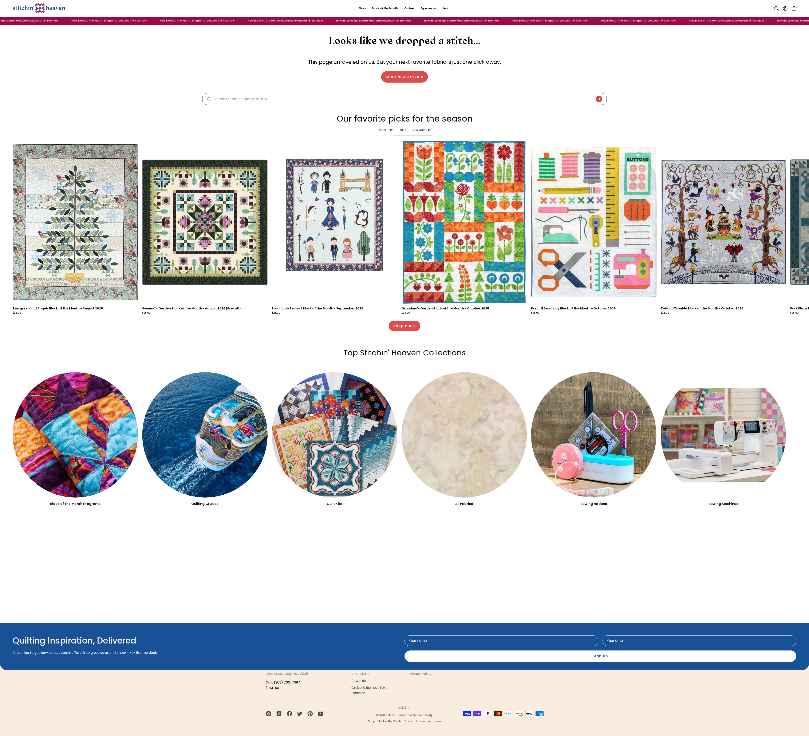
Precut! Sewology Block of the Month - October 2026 (573, 308)
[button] (776, 8)
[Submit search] (599, 99)
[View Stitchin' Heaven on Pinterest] (309, 714)
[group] (404, 227)
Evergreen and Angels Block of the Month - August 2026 (58, 308)
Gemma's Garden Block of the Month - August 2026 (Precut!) (191, 308)
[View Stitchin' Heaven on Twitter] (299, 714)
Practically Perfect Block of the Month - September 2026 (317, 308)
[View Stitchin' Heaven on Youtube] (319, 714)
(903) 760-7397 (287, 682)
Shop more (404, 325)
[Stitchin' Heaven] (39, 8)
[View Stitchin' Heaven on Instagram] (267, 714)
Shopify (428, 715)
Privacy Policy (420, 673)
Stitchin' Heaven (396, 715)
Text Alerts (360, 673)
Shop (371, 721)
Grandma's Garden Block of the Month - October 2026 (445, 308)
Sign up (600, 656)
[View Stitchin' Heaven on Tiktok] (278, 714)
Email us (272, 687)
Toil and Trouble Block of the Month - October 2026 (702, 308)
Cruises (408, 721)
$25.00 (17, 313)
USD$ (402, 707)
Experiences (423, 721)
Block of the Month (389, 721)
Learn (437, 721)
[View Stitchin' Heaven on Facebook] (288, 714)
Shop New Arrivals (404, 76)
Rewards (358, 680)
